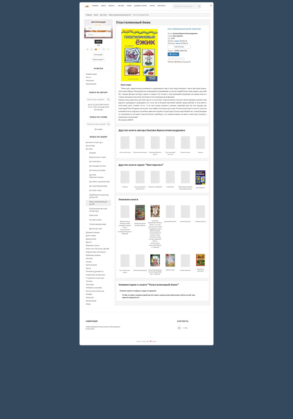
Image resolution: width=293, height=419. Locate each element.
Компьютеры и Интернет (96, 252)
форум (94, 327)
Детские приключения (98, 186)
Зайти (98, 41)
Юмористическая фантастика (146, 411)
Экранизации (91, 84)
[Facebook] (108, 49)
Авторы (121, 6)
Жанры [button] (111, 6)
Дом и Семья (91, 235)
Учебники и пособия (94, 288)
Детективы (90, 146)
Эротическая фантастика (144, 401)
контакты (101, 327)
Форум (152, 6)
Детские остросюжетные (99, 182)
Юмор (88, 304)
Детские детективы (97, 170)
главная (88, 327)
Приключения (91, 265)
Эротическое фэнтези (143, 406)
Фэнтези (137, 380)
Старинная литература (95, 278)
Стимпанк (138, 355)
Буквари (92, 153)
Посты (88, 77)
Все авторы (98, 109)
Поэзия (89, 262)
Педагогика (196, 29)
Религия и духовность (95, 271)
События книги (179, 47)
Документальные (92, 232)
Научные (89, 258)
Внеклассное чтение (97, 157)
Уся (135, 375)
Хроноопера (139, 385)
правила (116, 327)
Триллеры (90, 284)
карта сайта (109, 327)
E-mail (185, 328)
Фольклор (90, 297)
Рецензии (90, 80)
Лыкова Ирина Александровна (185, 33)
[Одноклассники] (96, 49)
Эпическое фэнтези (142, 396)
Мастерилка (178, 36)
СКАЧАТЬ (174, 54)
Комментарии (91, 74)
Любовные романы (93, 255)
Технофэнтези (140, 365)
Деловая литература (142, 11)
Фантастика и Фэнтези (95, 291)
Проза (88, 268)
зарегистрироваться (130, 297)
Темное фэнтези (140, 360)
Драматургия (91, 239)
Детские (103, 15)
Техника (89, 281)
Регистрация (98, 55)
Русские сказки (95, 220)
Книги (103, 6)
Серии (129, 6)
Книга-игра (93, 215)
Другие (89, 242)
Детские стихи (95, 190)
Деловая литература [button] (117, 11)
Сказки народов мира (97, 224)
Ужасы (137, 370)
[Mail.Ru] (91, 49)
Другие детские (95, 228)
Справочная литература (95, 275)
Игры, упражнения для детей (120, 15)
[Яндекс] (100, 49)
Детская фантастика (97, 166)
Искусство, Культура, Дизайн (97, 249)
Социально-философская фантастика (149, 350)
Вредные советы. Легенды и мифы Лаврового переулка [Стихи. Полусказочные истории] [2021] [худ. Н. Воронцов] (125, 227)
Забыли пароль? (98, 59)
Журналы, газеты (92, 245)
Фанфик (89, 294)
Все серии (98, 129)
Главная (95, 6)
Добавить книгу (140, 6)
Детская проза (95, 161)
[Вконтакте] (87, 49)
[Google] (104, 49)
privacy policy (90, 329)
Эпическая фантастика (143, 391)
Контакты (161, 6)
